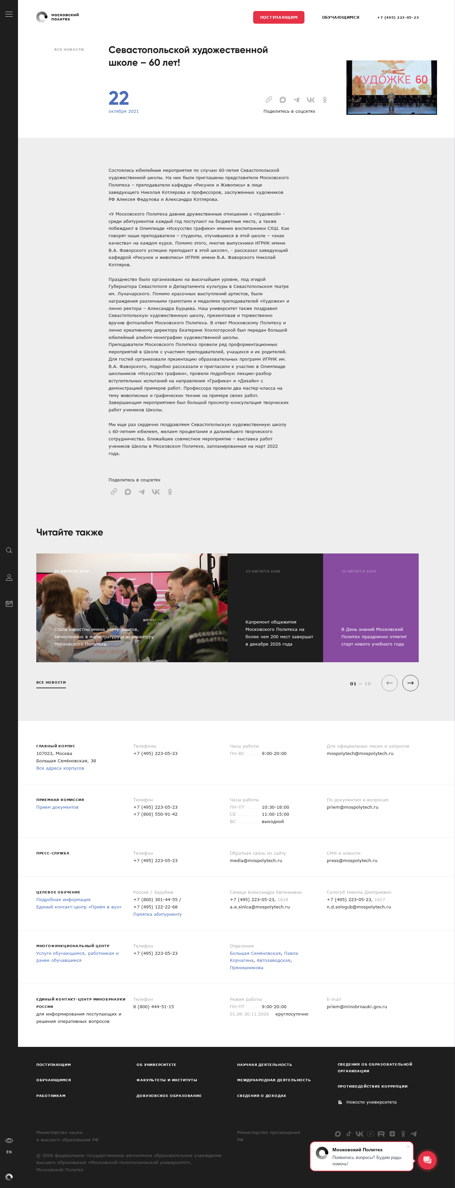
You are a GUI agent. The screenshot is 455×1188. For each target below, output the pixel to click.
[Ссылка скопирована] (268, 99)
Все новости (69, 49)
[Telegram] (414, 1134)
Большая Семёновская (255, 953)
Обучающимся (341, 17)
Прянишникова (246, 967)
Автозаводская (273, 960)
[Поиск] (9, 550)
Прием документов (57, 807)
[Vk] (359, 1134)
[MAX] (338, 1134)
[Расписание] (9, 603)
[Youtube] (370, 1134)
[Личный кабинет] (9, 576)
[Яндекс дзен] (392, 1134)
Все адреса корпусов (60, 768)
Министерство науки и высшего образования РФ (67, 1136)
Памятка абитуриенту (157, 914)
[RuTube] (381, 1134)
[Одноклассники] (403, 1134)
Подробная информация (63, 899)
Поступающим (279, 17)
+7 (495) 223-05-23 (398, 17)
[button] (410, 683)
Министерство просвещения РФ (268, 1136)
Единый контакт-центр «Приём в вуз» (79, 906)
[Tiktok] (349, 1134)
